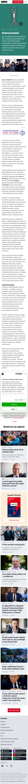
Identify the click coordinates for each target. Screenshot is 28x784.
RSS (2, 736)
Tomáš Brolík (5, 615)
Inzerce (3, 733)
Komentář (6, 479)
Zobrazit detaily (19, 399)
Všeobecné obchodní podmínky (9, 739)
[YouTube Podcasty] (19, 754)
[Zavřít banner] (25, 373)
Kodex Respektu (5, 727)
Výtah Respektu (12, 691)
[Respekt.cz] (4, 2)
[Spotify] (19, 758)
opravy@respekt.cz (18, 417)
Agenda (3, 29)
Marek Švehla (5, 644)
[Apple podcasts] (19, 751)
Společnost (4, 542)
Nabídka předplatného (7, 730)
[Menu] (26, 2)
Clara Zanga (5, 671)
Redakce (3, 721)
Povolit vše (14, 404)
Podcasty (6, 691)
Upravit (13, 409)
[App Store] (6, 751)
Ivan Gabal (4, 584)
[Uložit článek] (21, 24)
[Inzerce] (14, 132)
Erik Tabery (4, 552)
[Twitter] (7, 767)
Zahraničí (4, 447)
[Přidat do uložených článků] (24, 442)
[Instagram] (11, 767)
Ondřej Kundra (5, 488)
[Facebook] (2, 767)
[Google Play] (6, 754)
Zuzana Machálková (7, 703)
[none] (24, 68)
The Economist (5, 52)
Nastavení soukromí (6, 744)
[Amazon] (6, 758)
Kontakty (3, 724)
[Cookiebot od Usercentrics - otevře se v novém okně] (16, 374)
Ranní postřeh (7, 571)
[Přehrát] (20, 442)
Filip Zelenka (5, 459)
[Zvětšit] (14, 65)
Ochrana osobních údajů (7, 742)
